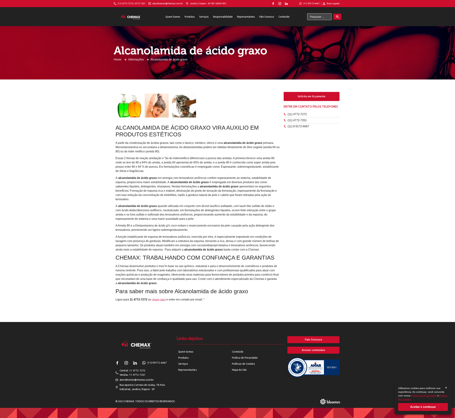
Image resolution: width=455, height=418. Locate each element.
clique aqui (159, 299)
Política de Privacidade (424, 395)
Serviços (204, 16)
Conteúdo (284, 16)
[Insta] (280, 3)
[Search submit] (337, 17)
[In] (286, 3)
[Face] (273, 3)
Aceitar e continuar (423, 406)
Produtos (190, 16)
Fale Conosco (266, 16)
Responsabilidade (223, 16)
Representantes (246, 16)
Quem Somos (172, 16)
